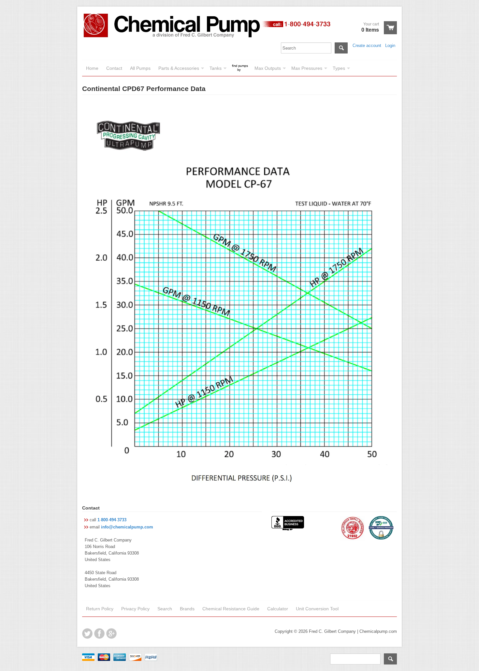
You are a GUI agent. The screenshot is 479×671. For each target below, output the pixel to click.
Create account (367, 45)
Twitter (87, 633)
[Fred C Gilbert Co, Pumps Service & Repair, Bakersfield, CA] (287, 524)
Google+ (111, 633)
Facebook (99, 633)
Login (390, 45)
